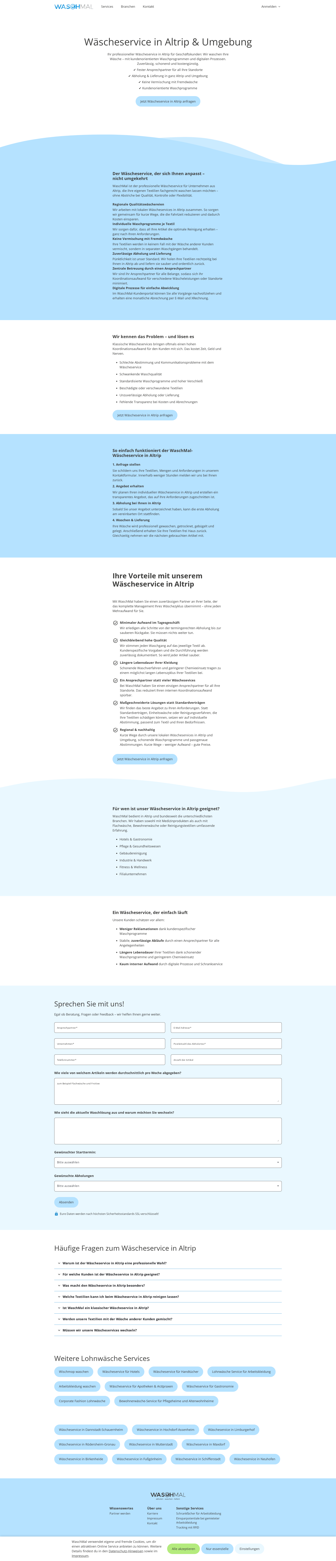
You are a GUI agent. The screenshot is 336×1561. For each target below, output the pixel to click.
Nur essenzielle (217, 1549)
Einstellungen (250, 1549)
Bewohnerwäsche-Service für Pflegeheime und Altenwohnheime (166, 1401)
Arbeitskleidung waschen (77, 1386)
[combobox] (226, 1043)
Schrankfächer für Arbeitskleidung (198, 1513)
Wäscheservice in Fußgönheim (139, 1459)
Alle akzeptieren (183, 1549)
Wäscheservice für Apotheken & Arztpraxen (141, 1386)
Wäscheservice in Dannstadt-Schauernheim (91, 1430)
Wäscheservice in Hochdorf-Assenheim (165, 1430)
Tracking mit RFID (187, 1527)
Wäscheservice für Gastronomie (210, 1386)
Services (107, 6)
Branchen (128, 6)
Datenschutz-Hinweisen (126, 1551)
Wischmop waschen (74, 1372)
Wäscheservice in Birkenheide (81, 1459)
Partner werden (120, 1513)
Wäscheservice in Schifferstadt (198, 1459)
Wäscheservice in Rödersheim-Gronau (87, 1444)
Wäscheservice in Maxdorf (205, 1444)
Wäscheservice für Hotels (121, 1372)
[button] (168, 1263)
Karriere (152, 1513)
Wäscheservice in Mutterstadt (151, 1444)
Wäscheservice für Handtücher (175, 1372)
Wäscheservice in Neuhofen (254, 1459)
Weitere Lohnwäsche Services (102, 1358)
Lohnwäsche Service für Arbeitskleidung (241, 1372)
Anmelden (268, 6)
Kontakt (148, 6)
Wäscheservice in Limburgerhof (231, 1430)
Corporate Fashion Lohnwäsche (82, 1401)
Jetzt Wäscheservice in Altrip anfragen (168, 101)
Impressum (80, 1556)
